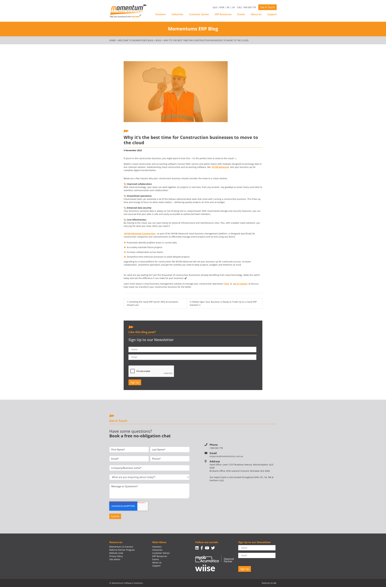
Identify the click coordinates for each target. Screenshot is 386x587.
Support (272, 14)
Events (241, 14)
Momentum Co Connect (121, 546)
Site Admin (114, 559)
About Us (256, 14)
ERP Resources (223, 14)
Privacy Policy (116, 556)
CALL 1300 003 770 (246, 7)
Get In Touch (267, 7)
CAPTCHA (133, 363)
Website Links (116, 553)
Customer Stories (199, 14)
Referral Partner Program (122, 549)
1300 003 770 (216, 448)
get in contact (240, 283)
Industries (177, 14)
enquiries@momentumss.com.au (226, 456)
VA (275, 583)
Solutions (160, 14)
